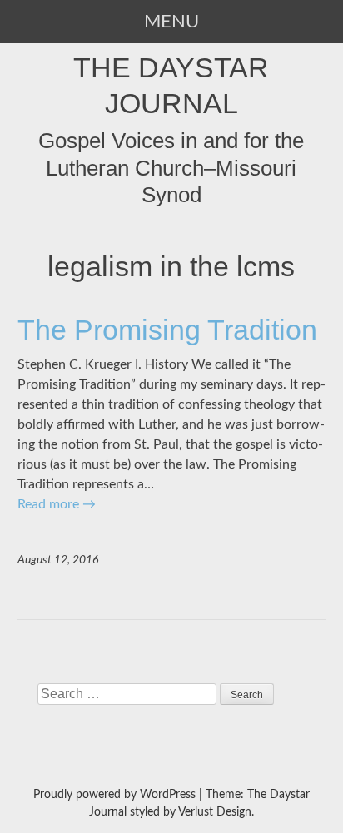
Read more (56, 504)
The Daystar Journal (171, 85)
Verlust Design (214, 812)
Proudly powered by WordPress (114, 795)
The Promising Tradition (167, 329)
